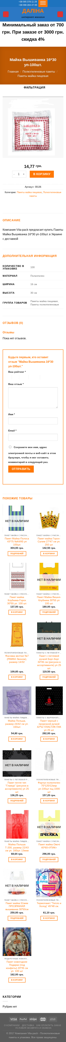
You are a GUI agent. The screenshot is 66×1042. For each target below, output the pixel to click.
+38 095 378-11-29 (28, 2)
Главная (13, 71)
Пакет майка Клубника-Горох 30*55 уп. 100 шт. (17, 600)
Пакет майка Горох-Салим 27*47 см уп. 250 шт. (49, 541)
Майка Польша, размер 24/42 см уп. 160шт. (17, 724)
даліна (33, 11)
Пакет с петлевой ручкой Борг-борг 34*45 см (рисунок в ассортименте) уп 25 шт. (49, 662)
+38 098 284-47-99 (28, 5)
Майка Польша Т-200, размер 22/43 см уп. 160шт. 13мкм (17, 847)
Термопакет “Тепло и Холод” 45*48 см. (49, 905)
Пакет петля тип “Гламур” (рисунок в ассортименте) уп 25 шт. (17, 787)
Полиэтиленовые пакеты (39, 71)
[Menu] (6, 14)
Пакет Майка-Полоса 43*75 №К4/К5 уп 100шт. (17, 541)
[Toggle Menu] (43, 3)
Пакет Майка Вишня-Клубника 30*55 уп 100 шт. (49, 600)
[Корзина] (60, 14)
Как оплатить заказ (48, 1025)
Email (12, 430)
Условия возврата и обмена (33, 1028)
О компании (12, 1025)
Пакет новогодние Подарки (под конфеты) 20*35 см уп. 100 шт (17, 966)
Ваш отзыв (16, 384)
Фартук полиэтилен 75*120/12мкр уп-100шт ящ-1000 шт (49, 787)
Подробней (17, 553)
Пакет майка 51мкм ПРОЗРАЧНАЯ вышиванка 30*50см (17, 906)
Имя (11, 414)
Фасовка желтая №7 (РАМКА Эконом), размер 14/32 (17, 659)
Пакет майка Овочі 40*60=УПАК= (49, 846)
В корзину (41, 174)
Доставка (28, 1025)
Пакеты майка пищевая (33, 76)
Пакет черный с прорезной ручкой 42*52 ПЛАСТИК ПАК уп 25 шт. (49, 725)
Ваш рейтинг (17, 371)
